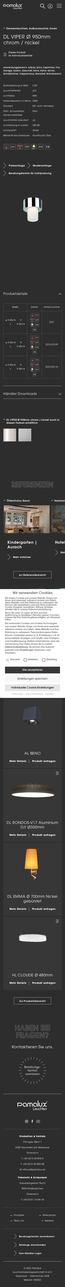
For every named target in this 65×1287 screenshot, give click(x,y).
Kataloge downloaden (32, 1245)
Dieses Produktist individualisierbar (20, 54)
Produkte (19, 1215)
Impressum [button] (49, 694)
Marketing (51, 660)
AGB (46, 1276)
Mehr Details (18, 761)
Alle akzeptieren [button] (32, 670)
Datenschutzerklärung (16, 647)
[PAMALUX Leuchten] (13, 6)
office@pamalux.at (34, 1170)
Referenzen (49, 1215)
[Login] (50, 4)
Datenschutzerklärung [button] (34, 694)
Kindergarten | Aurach (22, 544)
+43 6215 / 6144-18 (33, 1200)
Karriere (49, 1221)
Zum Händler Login (30, 1253)
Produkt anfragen (44, 761)
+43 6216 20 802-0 (33, 1159)
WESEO (37, 1280)
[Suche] (42, 6)
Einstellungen (27, 650)
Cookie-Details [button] (18, 694)
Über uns (19, 1221)
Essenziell (15, 660)
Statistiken (33, 660)
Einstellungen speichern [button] (32, 679)
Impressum (21, 1276)
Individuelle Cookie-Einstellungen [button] (32, 688)
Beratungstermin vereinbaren (36, 1236)
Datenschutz (37, 1276)
